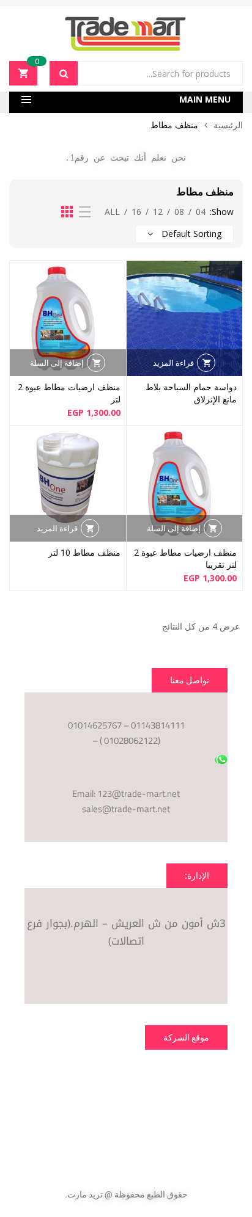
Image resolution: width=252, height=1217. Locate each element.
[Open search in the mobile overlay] (146, 73)
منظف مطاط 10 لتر (84, 552)
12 (158, 211)
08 (179, 211)
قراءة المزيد (173, 362)
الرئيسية (228, 125)
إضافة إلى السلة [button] (57, 362)
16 (136, 211)
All (112, 211)
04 (201, 211)
